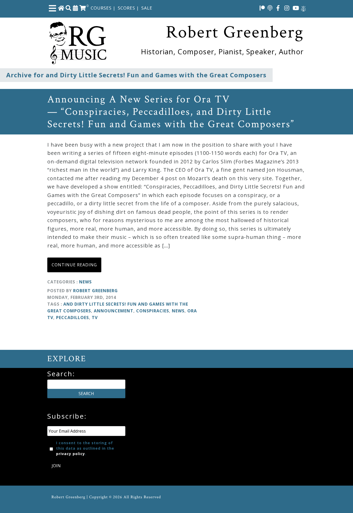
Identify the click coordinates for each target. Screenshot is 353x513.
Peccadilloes (72, 317)
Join (56, 466)
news (178, 311)
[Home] (61, 8)
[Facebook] (278, 8)
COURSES (101, 8)
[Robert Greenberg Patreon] (262, 8)
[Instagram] (286, 8)
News (85, 282)
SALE (146, 8)
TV (95, 317)
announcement (113, 311)
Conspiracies (152, 311)
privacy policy (70, 453)
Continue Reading (74, 265)
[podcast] (269, 8)
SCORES (126, 8)
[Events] (75, 8)
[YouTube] (296, 8)
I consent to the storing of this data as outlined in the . (85, 448)
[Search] (68, 8)
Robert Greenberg (95, 290)
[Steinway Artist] (303, 8)
